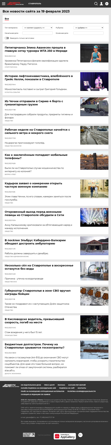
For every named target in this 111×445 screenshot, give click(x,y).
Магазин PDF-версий (77, 385)
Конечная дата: (62, 33)
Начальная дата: (12, 33)
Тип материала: (11, 28)
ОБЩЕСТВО (9, 121)
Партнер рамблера (44, 435)
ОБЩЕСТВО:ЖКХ (11, 282)
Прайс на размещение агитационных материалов (42, 391)
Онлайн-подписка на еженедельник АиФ (38, 388)
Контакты (82, 388)
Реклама (61, 385)
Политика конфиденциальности (81, 391)
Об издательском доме (31, 385)
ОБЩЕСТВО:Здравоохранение (17, 256)
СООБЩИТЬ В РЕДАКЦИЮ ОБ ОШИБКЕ (35, 394)
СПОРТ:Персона (11, 67)
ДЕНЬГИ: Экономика (13, 373)
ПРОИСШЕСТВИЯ (11, 335)
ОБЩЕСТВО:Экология (13, 146)
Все (7, 18)
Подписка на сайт (67, 388)
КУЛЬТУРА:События (12, 92)
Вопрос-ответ (10, 174)
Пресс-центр (49, 385)
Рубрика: (59, 28)
